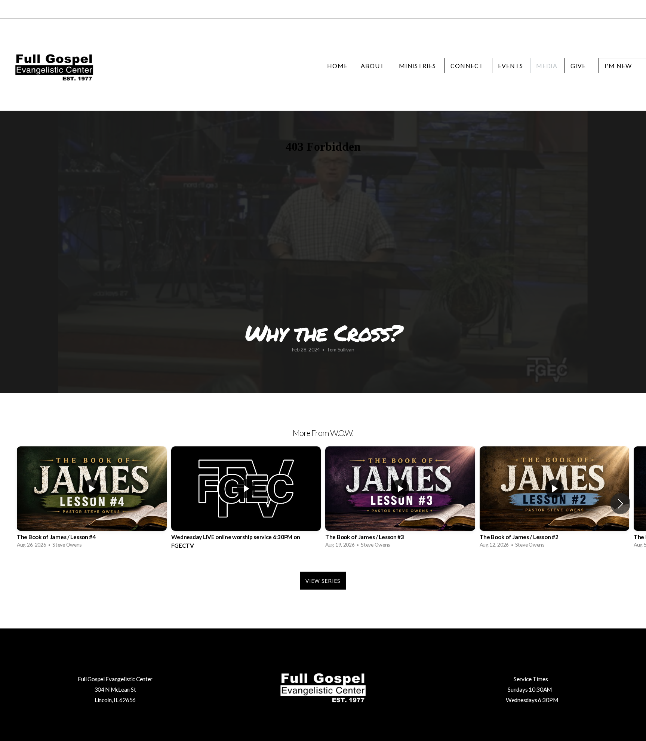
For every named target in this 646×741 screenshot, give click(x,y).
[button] (620, 503)
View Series (322, 580)
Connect (467, 65)
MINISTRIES (418, 65)
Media (547, 65)
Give (578, 65)
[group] (92, 498)
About (373, 65)
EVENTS (510, 65)
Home (337, 65)
